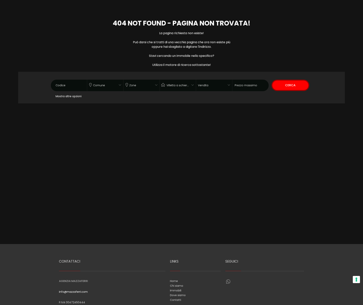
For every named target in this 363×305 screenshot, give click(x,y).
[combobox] (105, 85)
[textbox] (101, 84)
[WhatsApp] (228, 282)
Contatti (175, 300)
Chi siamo (176, 286)
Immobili (175, 290)
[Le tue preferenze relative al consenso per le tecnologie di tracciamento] (356, 279)
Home (174, 281)
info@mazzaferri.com (73, 292)
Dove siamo (178, 295)
